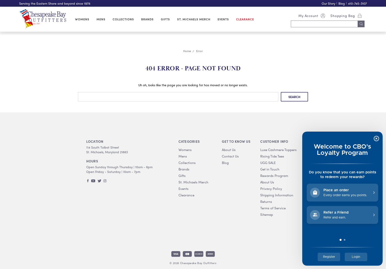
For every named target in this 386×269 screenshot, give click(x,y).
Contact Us (230, 156)
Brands (147, 19)
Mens (100, 19)
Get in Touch (269, 169)
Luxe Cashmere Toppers (278, 149)
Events (223, 19)
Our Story (328, 3)
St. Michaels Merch (193, 19)
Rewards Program (274, 175)
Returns (266, 201)
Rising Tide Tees (272, 156)
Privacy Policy (271, 188)
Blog (341, 3)
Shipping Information (276, 195)
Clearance (245, 19)
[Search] (361, 24)
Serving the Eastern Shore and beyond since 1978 (54, 3)
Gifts (165, 19)
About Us (229, 149)
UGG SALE (268, 162)
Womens (82, 19)
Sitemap (266, 214)
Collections (123, 19)
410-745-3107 (357, 3)
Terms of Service (273, 208)
